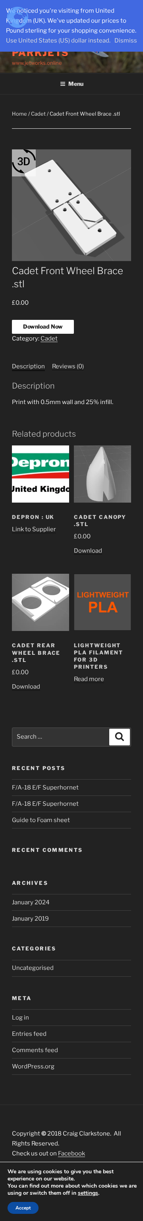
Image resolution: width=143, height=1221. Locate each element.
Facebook (71, 1153)
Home (19, 113)
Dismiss (125, 40)
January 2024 (31, 902)
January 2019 (30, 918)
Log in (20, 1017)
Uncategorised (33, 967)
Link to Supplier (34, 529)
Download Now (43, 326)
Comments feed (35, 1050)
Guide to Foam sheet (41, 820)
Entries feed (29, 1033)
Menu (75, 83)
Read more (89, 679)
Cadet (38, 113)
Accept (23, 1208)
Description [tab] (28, 366)
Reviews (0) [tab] (68, 366)
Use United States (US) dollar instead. (58, 40)
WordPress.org (33, 1066)
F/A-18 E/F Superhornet (45, 787)
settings (88, 1193)
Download (88, 550)
